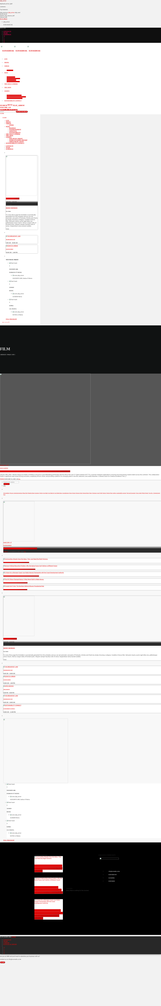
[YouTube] (4, 36)
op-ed (98, 493)
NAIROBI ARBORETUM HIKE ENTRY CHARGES (20, 548)
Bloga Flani (25, 493)
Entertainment (7, 545)
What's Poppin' (145, 493)
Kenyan (74, 493)
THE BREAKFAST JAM (10, 239)
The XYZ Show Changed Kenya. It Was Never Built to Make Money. (15, 582)
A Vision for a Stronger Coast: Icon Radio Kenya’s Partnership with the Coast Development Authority (21, 576)
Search (22, 111)
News (90, 493)
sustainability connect (121, 493)
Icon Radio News (58, 493)
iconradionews (65, 493)
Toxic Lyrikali (139, 493)
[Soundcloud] (4, 39)
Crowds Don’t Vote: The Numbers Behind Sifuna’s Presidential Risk (15, 589)
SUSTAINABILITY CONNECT (9, 708)
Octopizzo (94, 493)
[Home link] (20, 51)
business (37, 493)
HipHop (41, 493)
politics (114, 493)
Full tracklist (11, 319)
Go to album (3, 19)
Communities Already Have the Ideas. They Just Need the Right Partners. (16, 562)
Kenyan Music (86, 493)
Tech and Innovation (131, 493)
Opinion (104, 493)
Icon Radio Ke (51, 493)
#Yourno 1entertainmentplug (15, 493)
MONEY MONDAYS (12, 198)
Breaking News (31, 493)
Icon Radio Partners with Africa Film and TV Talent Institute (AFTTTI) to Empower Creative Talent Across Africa (35, 471)
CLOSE (2, 962)
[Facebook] (4, 42)
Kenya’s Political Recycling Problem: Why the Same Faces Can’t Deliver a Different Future (19, 569)
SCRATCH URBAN (9, 249)
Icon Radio (45, 493)
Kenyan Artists (79, 493)
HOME (14, 937)
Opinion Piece (109, 493)
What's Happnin (4, 468)
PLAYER (9, 110)
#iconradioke (6, 493)
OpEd (101, 493)
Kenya (70, 493)
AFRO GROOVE (6, 689)
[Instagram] (4, 40)
